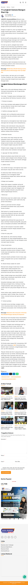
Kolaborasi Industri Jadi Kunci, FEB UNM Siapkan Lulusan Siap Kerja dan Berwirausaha (21, 413)
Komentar (3, 439)
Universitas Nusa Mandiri (15, 582)
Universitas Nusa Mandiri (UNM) (8, 379)
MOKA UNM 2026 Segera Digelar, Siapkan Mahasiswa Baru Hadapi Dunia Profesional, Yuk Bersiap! (21, 428)
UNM (14, 345)
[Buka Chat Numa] (25, 577)
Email (2, 461)
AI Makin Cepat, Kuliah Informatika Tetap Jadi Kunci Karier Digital (6, 413)
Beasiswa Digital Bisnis (6, 547)
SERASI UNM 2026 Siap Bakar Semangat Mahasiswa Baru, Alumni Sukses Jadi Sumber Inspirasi (7, 428)
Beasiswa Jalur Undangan (7, 545)
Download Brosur (5, 551)
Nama (3, 455)
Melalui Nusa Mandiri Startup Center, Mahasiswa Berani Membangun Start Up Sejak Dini (13, 70)
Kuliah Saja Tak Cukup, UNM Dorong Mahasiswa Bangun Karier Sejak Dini (21, 398)
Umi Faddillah (8, 14)
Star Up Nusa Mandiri (15, 376)
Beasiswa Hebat (5, 549)
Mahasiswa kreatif (5, 376)
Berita (2, 396)
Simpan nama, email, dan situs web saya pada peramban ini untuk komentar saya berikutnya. (12, 468)
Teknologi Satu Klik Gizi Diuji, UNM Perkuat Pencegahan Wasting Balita (7, 398)
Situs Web (17, 461)
